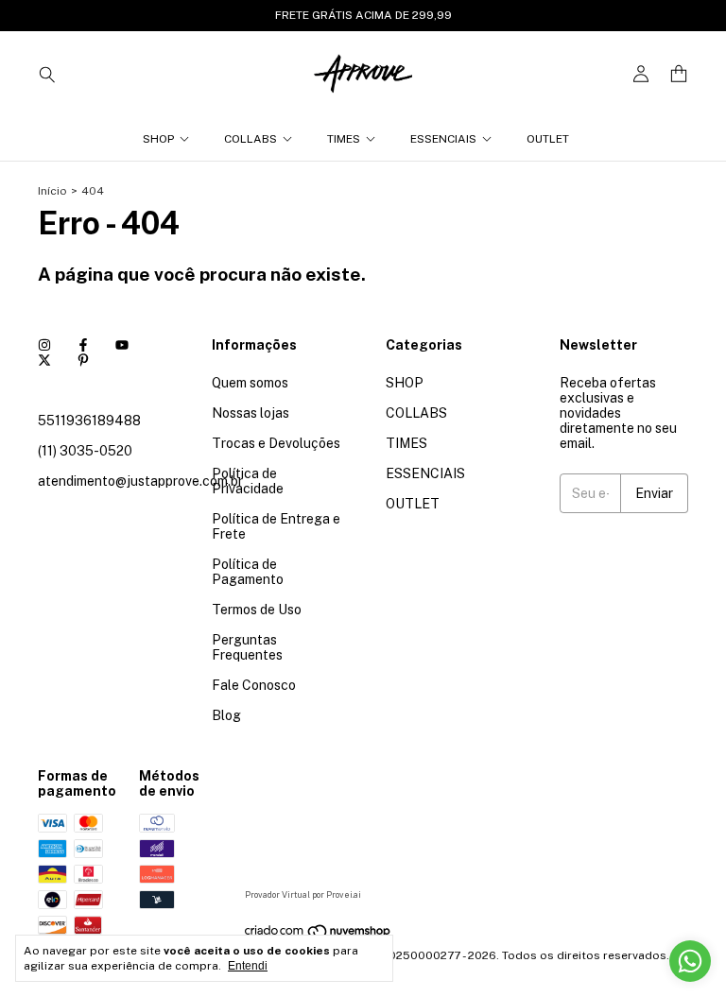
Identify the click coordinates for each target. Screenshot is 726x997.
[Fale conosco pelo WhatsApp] (690, 961)
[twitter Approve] (44, 360)
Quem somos (250, 382)
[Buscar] (47, 73)
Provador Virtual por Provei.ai (303, 894)
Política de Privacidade (248, 481)
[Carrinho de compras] (678, 74)
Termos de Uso (257, 609)
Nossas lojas (250, 413)
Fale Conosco (254, 685)
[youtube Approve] (122, 344)
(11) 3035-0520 (85, 450)
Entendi (248, 965)
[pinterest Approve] (83, 360)
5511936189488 (89, 420)
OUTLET (548, 139)
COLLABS (250, 139)
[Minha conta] (640, 74)
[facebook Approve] (83, 344)
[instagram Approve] (44, 344)
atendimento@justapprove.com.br (140, 481)
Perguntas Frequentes (247, 647)
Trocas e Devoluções (276, 443)
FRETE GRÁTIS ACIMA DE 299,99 (363, 15)
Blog (226, 715)
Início (52, 191)
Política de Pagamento (248, 572)
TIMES (343, 139)
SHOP (158, 139)
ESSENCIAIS (443, 139)
